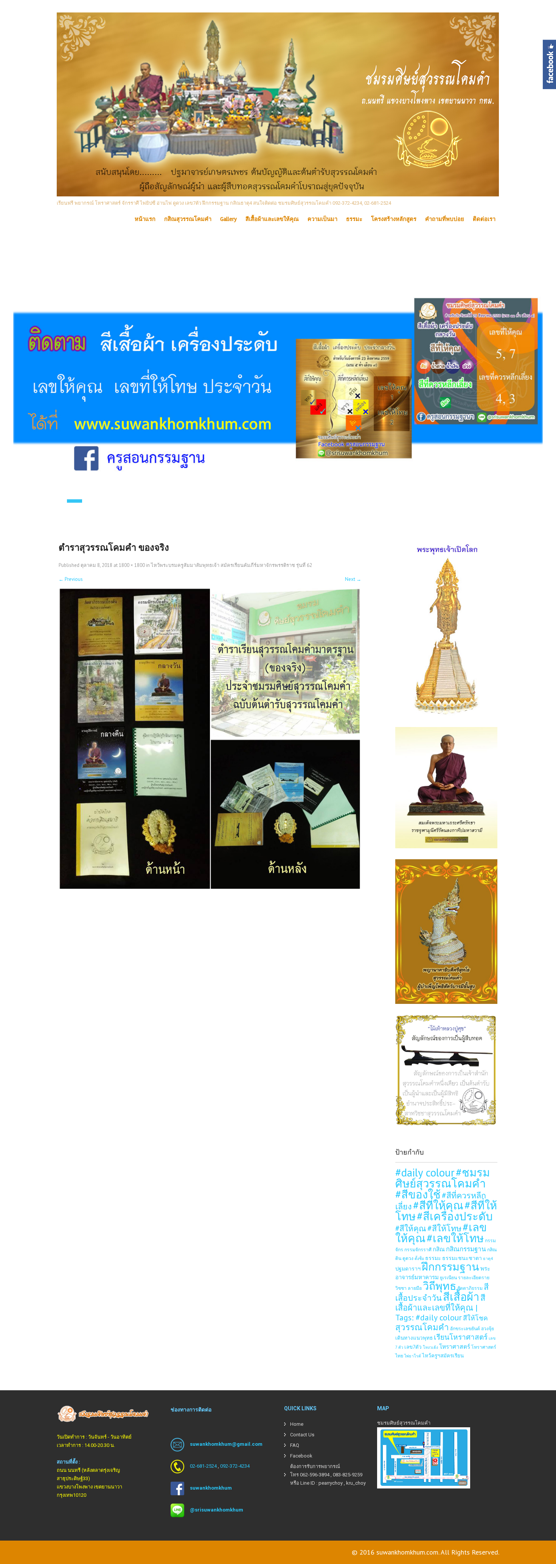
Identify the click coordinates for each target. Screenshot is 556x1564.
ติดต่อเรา (484, 219)
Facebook (301, 1456)
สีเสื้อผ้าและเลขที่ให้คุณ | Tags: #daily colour (440, 1307)
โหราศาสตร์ (454, 1346)
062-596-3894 (314, 1475)
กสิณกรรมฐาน (466, 1249)
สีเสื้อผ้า (461, 1296)
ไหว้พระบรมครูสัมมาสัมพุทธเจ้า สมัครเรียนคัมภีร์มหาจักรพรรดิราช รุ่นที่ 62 (231, 565)
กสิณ (439, 1249)
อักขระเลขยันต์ (465, 1328)
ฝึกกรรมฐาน (450, 1267)
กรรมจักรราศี (418, 1249)
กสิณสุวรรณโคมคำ (187, 219)
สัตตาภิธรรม (470, 1288)
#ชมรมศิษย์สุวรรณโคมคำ (442, 1177)
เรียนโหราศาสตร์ (461, 1337)
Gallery (228, 219)
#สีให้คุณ (410, 1228)
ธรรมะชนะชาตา (462, 1257)
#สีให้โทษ (444, 1228)
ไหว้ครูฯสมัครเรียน (443, 1355)
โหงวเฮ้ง (430, 1347)
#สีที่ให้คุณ (438, 1205)
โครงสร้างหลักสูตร (393, 219)
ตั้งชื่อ (419, 1258)
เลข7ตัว (413, 1346)
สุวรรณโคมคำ (422, 1327)
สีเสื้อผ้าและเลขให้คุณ (272, 219)
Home (296, 1424)
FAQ (294, 1445)
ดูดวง (407, 1258)
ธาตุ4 (488, 1258)
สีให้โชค (475, 1318)
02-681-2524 (203, 1466)
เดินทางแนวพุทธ (414, 1337)
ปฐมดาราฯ (408, 1268)
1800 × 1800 (132, 565)
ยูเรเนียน (448, 1277)
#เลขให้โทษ (455, 1238)
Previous (71, 579)
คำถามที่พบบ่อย (444, 219)
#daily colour (425, 1172)
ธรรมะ (354, 219)
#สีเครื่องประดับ (455, 1216)
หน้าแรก (145, 219)
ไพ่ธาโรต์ (412, 1356)
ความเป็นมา (322, 219)
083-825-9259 (347, 1475)
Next (353, 579)
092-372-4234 (235, 1466)
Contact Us (302, 1434)
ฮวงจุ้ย (487, 1328)
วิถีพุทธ (439, 1286)
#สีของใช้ (418, 1194)
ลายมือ (415, 1288)
